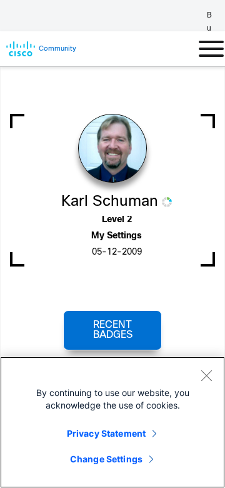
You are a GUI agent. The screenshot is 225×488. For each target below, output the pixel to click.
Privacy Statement (106, 433)
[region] (112, 422)
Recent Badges (112, 330)
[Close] (206, 375)
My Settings (116, 236)
